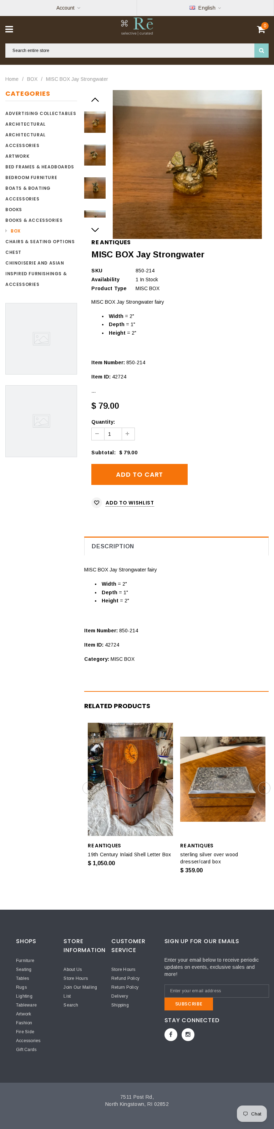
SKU (96, 270)
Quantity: (103, 422)
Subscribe (189, 1003)
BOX (32, 79)
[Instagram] (188, 1034)
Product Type (109, 288)
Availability (105, 279)
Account (65, 8)
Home (12, 79)
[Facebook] (170, 1034)
